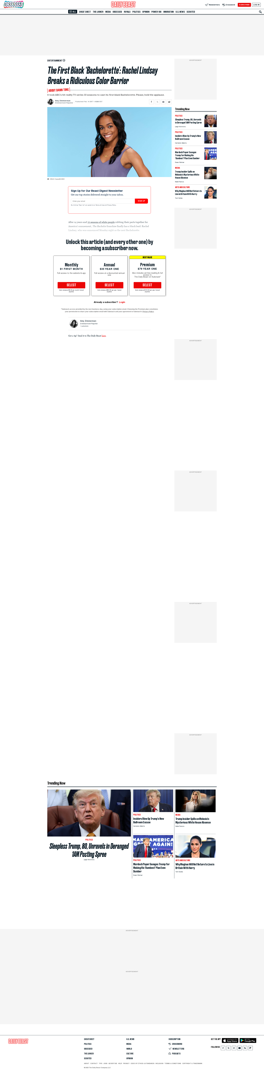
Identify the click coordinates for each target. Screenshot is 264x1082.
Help (120, 1063)
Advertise (112, 1063)
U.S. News (180, 12)
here (104, 335)
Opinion (145, 12)
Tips (100, 1063)
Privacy (126, 1063)
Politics (136, 12)
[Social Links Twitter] (228, 1048)
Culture (130, 1054)
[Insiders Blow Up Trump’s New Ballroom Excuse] (210, 143)
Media (108, 12)
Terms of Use (100, 205)
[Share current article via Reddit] (169, 101)
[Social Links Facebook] (223, 1048)
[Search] (260, 11)
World (129, 1049)
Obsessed (117, 12)
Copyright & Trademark (192, 1063)
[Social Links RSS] (245, 1048)
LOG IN (256, 5)
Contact (94, 1063)
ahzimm (85, 326)
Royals (127, 12)
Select (71, 285)
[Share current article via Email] (163, 101)
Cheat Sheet (85, 12)
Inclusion (159, 1063)
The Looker (98, 12)
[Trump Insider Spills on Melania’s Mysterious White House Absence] (210, 178)
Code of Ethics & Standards (142, 1063)
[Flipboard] (250, 1048)
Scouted (191, 12)
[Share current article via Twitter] (157, 101)
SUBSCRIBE (244, 5)
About (86, 1063)
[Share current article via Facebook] (151, 101)
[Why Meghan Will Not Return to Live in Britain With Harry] (210, 198)
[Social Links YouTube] (239, 1048)
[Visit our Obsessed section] (22, 5)
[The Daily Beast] (123, 5)
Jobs (105, 1063)
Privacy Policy (111, 205)
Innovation (168, 12)
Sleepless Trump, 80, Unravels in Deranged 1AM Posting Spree (89, 850)
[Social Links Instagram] (234, 1048)
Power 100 (156, 12)
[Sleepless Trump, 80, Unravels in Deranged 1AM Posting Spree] (210, 126)
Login (122, 302)
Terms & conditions (172, 1063)
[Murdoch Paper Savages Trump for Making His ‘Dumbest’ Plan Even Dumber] (210, 159)
